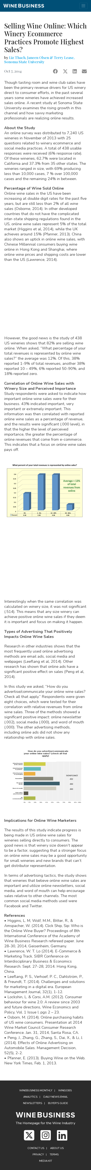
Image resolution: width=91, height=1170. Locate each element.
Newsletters (32, 1103)
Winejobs (65, 1090)
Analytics (30, 1097)
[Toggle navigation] (83, 6)
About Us (57, 1148)
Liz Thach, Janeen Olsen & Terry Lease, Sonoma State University (39, 59)
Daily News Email (55, 1097)
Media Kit (45, 1161)
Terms (54, 1154)
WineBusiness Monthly (35, 1090)
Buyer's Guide (58, 1103)
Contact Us (36, 1148)
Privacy (38, 1154)
